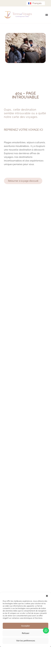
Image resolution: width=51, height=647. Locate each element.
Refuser (25, 633)
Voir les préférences (25, 640)
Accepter (25, 626)
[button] (47, 596)
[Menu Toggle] (46, 14)
